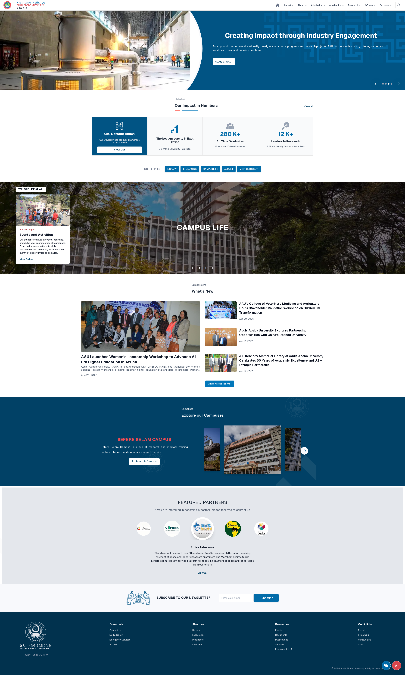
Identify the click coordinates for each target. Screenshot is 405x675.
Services (384, 5)
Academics (335, 5)
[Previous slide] (376, 84)
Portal (361, 629)
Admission (317, 5)
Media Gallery (116, 633)
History (196, 629)
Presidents (198, 638)
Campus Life (364, 638)
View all (309, 106)
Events (279, 629)
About (301, 5)
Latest (287, 5)
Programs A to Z (283, 648)
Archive (113, 643)
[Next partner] (279, 552)
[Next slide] (398, 84)
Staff (360, 643)
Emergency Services (120, 638)
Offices (369, 5)
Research (353, 5)
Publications (281, 638)
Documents (281, 633)
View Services (212, 59)
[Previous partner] (125, 552)
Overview (197, 643)
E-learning (363, 633)
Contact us (115, 629)
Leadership (198, 633)
